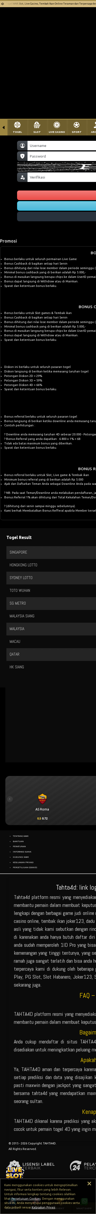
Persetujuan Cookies (26, 1198)
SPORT (77, 131)
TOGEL (17, 131)
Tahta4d (22, 897)
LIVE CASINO (57, 131)
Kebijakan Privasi (43, 1207)
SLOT (37, 131)
